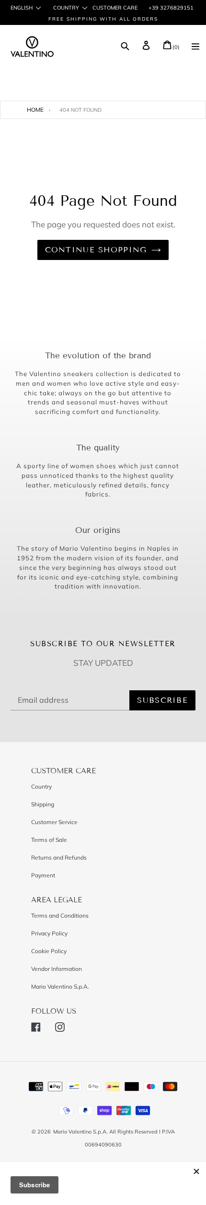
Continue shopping (96, 249)
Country (66, 8)
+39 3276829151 (170, 7)
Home (35, 109)
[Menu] (195, 47)
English (22, 8)
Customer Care (114, 7)
